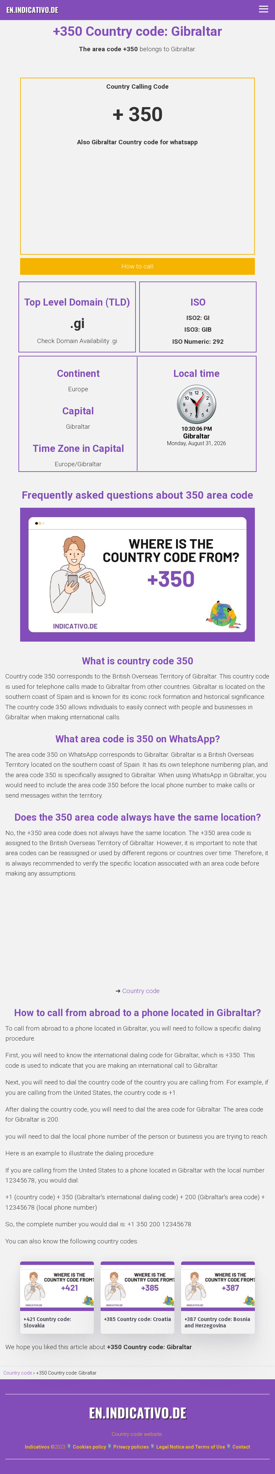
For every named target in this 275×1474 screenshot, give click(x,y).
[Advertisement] (137, 201)
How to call (137, 266)
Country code (141, 991)
